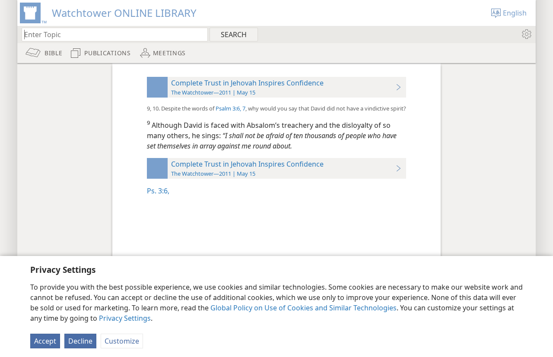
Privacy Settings (125, 318)
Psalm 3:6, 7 (230, 108)
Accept (45, 341)
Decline (80, 341)
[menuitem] (526, 34)
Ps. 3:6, (158, 191)
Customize (122, 341)
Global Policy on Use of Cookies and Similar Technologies (303, 308)
